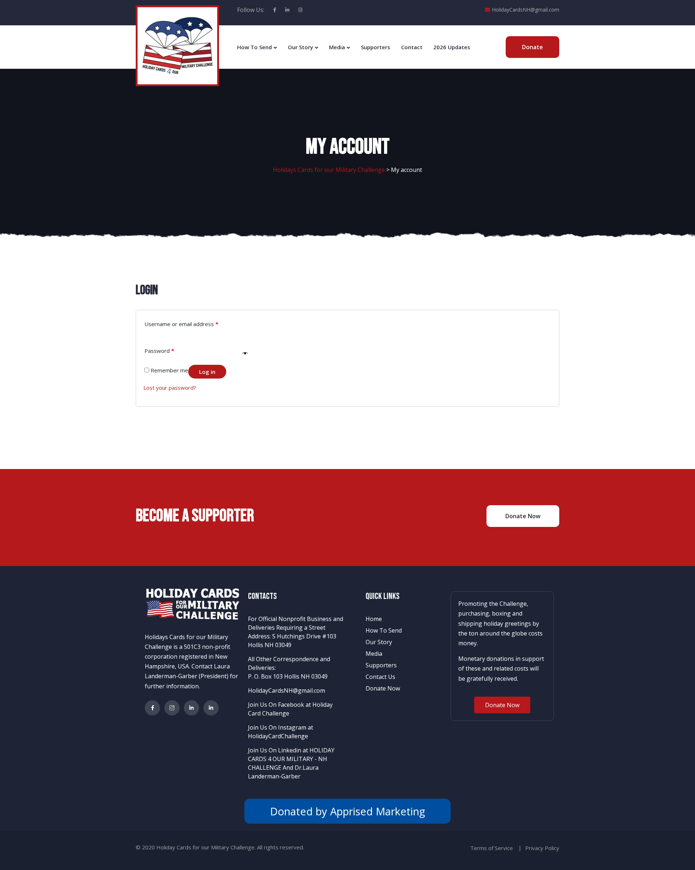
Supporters (375, 47)
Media (337, 47)
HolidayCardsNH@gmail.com (525, 9)
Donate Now (383, 688)
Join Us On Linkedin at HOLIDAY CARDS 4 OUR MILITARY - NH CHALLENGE (291, 759)
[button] (502, 705)
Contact (411, 47)
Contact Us (380, 677)
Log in (207, 371)
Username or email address (181, 324)
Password (159, 350)
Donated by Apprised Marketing (347, 811)
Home (374, 619)
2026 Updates (451, 47)
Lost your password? (169, 387)
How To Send (254, 47)
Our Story (300, 47)
